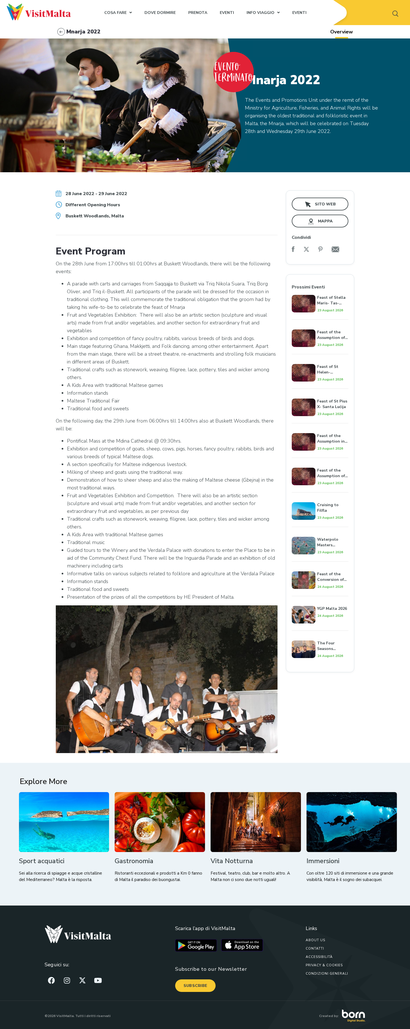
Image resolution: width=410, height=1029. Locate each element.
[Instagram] (67, 980)
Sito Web (325, 204)
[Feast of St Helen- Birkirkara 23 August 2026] (320, 358)
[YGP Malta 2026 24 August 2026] (320, 599)
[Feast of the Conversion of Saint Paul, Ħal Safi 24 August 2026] (320, 565)
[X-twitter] (82, 980)
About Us (315, 940)
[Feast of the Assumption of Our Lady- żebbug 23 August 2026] (320, 461)
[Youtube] (98, 980)
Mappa (325, 221)
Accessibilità (319, 957)
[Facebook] (52, 980)
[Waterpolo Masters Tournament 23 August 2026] (320, 530)
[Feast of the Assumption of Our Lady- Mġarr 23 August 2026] (320, 323)
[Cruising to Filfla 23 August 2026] (320, 496)
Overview (341, 31)
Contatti (315, 948)
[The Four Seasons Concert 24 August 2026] (320, 634)
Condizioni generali (327, 973)
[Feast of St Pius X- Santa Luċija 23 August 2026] (320, 392)
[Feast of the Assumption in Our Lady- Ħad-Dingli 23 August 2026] (320, 427)
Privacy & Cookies (324, 965)
